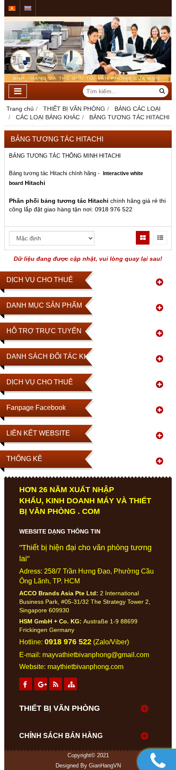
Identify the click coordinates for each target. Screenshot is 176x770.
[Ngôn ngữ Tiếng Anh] (27, 8)
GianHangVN (105, 766)
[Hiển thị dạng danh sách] (160, 238)
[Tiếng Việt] (12, 8)
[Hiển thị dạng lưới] (143, 238)
